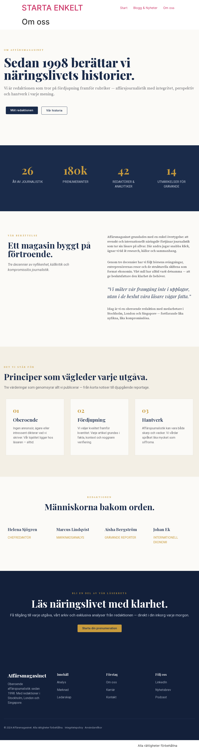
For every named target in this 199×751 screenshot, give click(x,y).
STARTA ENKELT (52, 7)
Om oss (168, 8)
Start (123, 8)
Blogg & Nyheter (145, 8)
